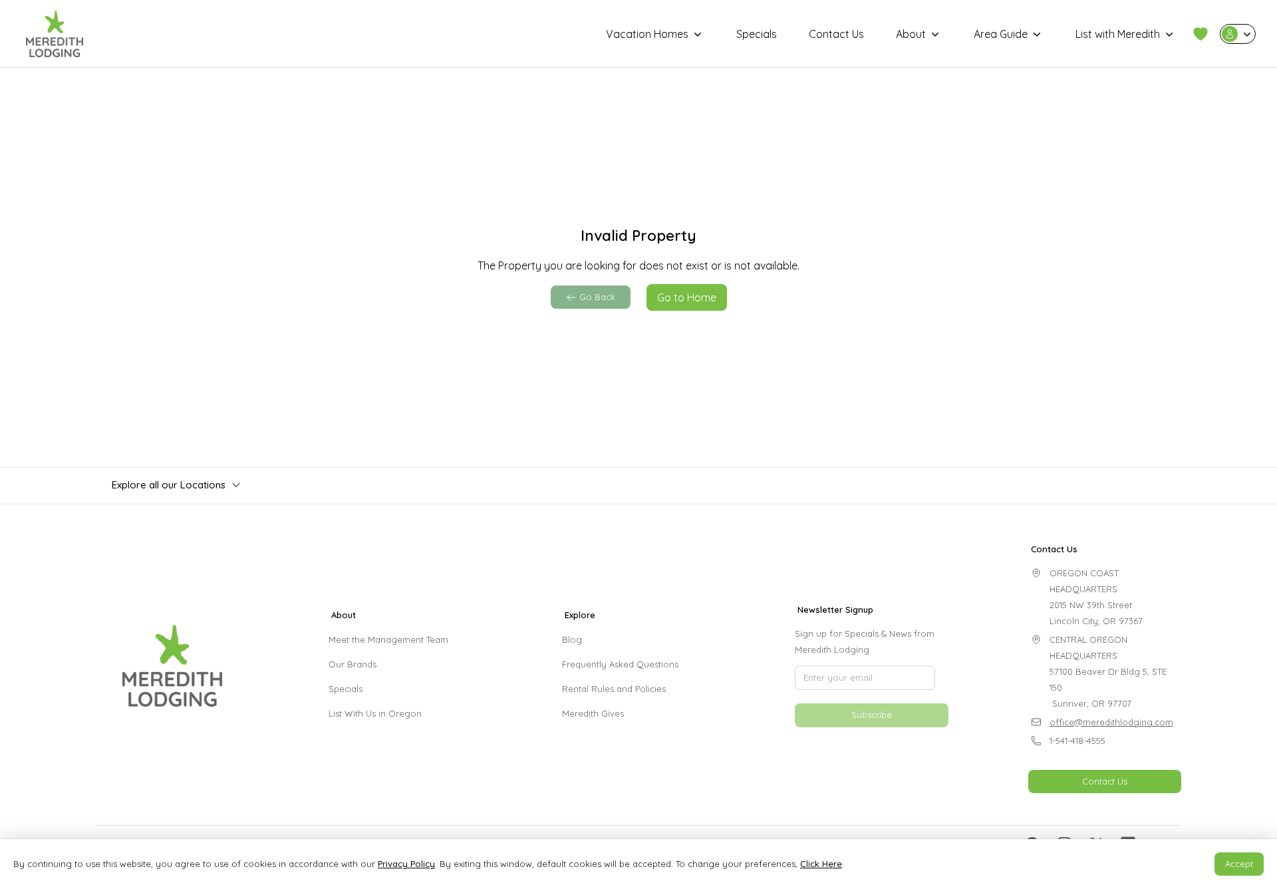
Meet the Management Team (388, 639)
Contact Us (836, 34)
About (911, 34)
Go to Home (686, 297)
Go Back (597, 296)
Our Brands (352, 664)
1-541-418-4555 (1077, 740)
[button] (1200, 34)
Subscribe (871, 745)
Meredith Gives (593, 713)
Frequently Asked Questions (620, 664)
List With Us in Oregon (375, 713)
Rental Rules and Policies (614, 688)
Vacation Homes (647, 34)
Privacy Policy (406, 863)
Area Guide (1001, 34)
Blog (572, 639)
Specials (756, 34)
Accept (1239, 863)
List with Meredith (1117, 34)
